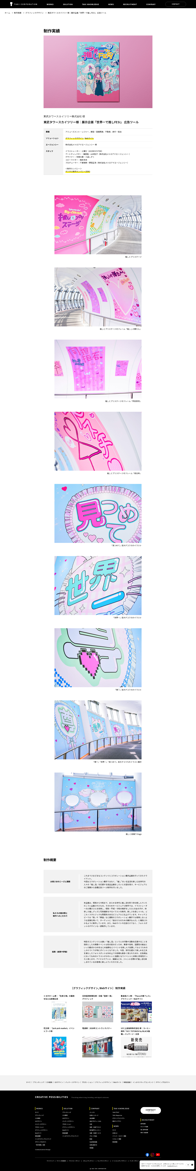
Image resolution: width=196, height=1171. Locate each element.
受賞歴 (91, 1148)
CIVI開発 (49, 1082)
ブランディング (38, 1082)
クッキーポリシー (134, 1161)
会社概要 (92, 1118)
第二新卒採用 (144, 1129)
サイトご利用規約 (61, 1161)
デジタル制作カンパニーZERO (77, 171)
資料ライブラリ (116, 1121)
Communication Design (42, 1149)
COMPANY (95, 1108)
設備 (91, 1139)
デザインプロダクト (163, 1082)
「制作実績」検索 (40, 1145)
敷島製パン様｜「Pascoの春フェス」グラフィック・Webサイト (136, 997)
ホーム (7, 12)
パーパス (92, 1112)
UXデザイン (59, 1082)
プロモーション (87, 1082)
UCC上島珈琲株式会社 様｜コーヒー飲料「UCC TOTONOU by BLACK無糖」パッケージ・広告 (135, 1031)
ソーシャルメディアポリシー (119, 1161)
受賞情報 (114, 1142)
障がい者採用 (144, 1132)
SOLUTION (68, 1108)
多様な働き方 (93, 1145)
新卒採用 (143, 1124)
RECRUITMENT (148, 1120)
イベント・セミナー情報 (119, 1136)
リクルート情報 (116, 1139)
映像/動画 (127, 1082)
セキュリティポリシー (89, 1161)
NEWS (116, 1126)
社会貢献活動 (93, 1142)
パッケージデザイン (72, 1082)
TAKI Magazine (117, 1115)
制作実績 (17, 12)
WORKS (39, 1108)
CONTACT (176, 4)
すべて (28, 1082)
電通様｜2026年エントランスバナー (97, 1028)
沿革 (91, 1124)
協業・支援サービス (95, 1133)
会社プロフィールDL (95, 1121)
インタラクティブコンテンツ (143, 1082)
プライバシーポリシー (74, 1161)
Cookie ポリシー (172, 1166)
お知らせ (114, 1133)
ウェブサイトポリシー (103, 1161)
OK (188, 1165)
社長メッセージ (94, 1115)
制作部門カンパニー (95, 1130)
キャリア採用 (144, 1127)
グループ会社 (93, 1136)
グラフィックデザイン (34, 12)
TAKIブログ (115, 1112)
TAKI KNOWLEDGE (121, 1108)
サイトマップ (50, 1161)
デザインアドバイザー (118, 1118)
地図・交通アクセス (95, 1127)
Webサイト (89, 138)
